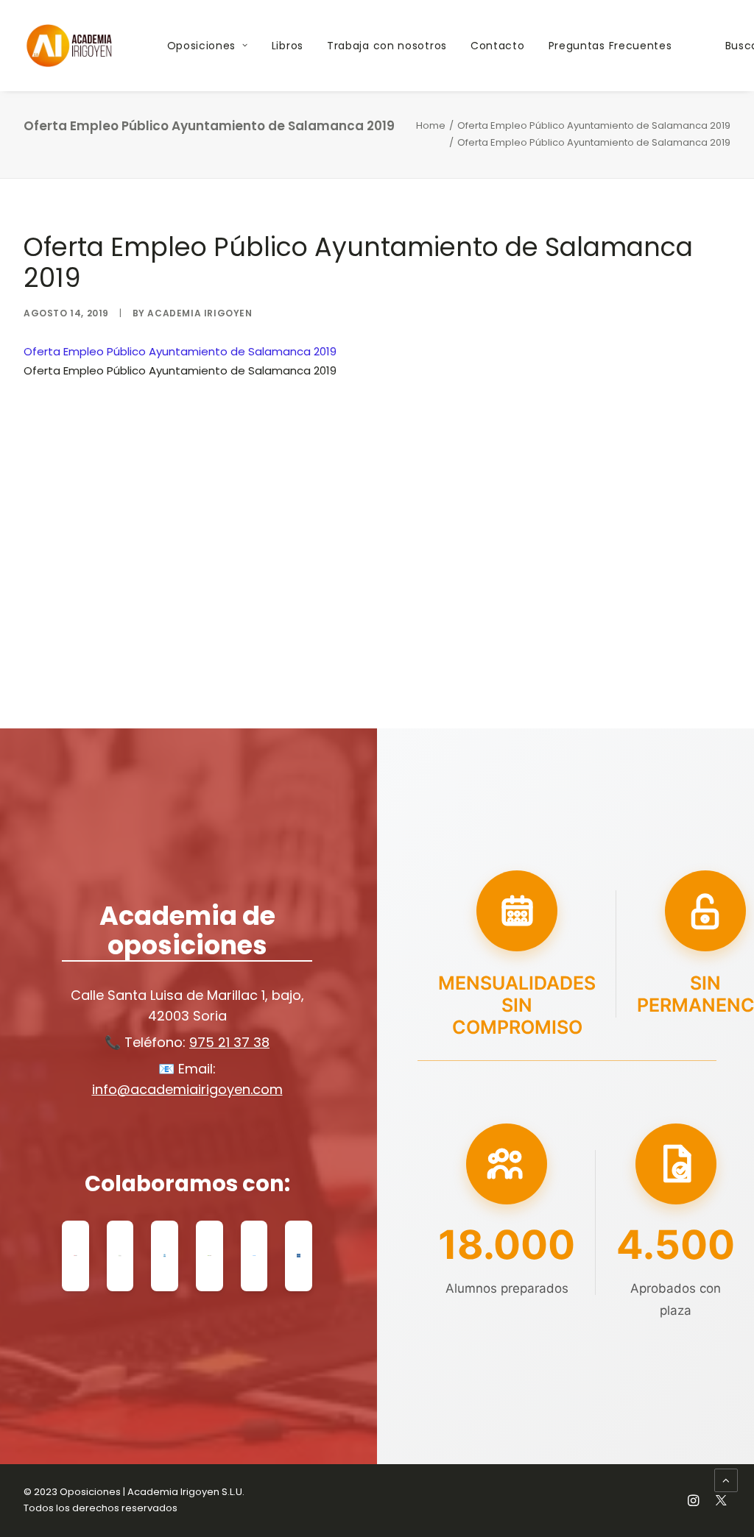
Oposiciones (201, 45)
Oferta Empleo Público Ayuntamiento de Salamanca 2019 (593, 125)
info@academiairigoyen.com (187, 1089)
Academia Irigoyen (199, 313)
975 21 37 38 (229, 1042)
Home (430, 125)
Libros (287, 45)
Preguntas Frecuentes (610, 45)
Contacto (498, 45)
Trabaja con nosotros (387, 45)
